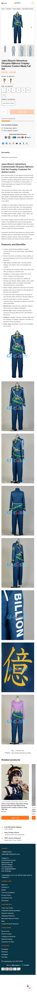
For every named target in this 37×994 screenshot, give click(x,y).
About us (4, 885)
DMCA (3, 890)
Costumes (8, 9)
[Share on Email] (16, 143)
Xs (23, 90)
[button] (7, 111)
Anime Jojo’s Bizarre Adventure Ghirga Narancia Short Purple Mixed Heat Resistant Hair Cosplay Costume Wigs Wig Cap (14, 806)
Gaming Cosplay (6, 939)
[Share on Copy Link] (27, 143)
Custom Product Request (9, 924)
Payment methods (7, 913)
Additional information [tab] (9, 157)
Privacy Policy (6, 895)
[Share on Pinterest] (13, 143)
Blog (2, 921)
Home (3, 9)
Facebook (4, 949)
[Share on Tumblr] (23, 143)
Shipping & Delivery (8, 916)
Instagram (4, 954)
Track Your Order (7, 908)
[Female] (4, 81)
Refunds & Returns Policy (10, 918)
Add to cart (22, 112)
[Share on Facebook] (6, 143)
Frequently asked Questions (10, 910)
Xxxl (3, 95)
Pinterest (4, 952)
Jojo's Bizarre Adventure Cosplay (21, 753)
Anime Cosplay (17, 9)
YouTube (4, 957)
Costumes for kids (7, 942)
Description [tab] (5, 152)
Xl (18, 90)
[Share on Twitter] (10, 143)
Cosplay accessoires (8, 936)
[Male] (11, 81)
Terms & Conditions (8, 892)
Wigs (26, 801)
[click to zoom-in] (17, 27)
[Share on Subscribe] (20, 143)
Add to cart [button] (15, 817)
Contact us (5, 887)
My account (5, 931)
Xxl (28, 90)
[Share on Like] (3, 143)
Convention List (6, 898)
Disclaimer (5, 900)
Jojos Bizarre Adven (8, 103)
